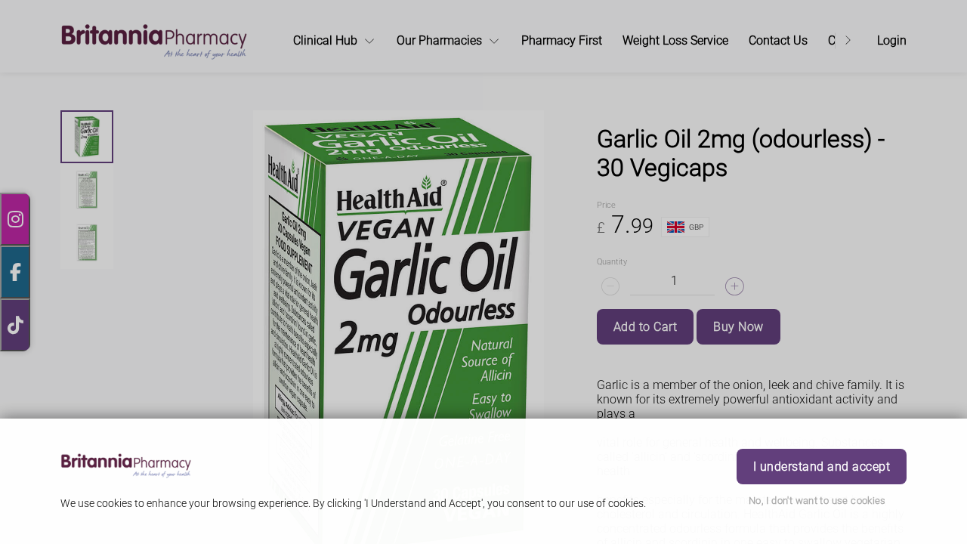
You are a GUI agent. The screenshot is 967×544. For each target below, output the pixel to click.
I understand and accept (821, 466)
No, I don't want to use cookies (817, 500)
